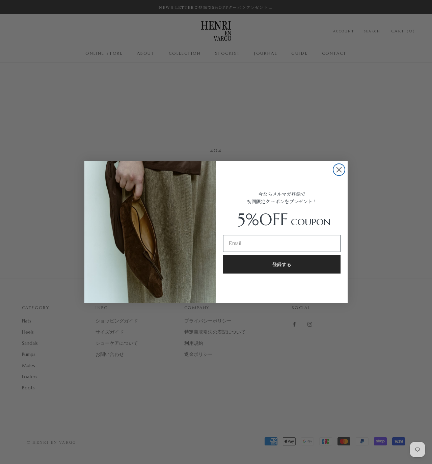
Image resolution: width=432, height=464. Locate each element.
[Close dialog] (339, 170)
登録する (281, 264)
